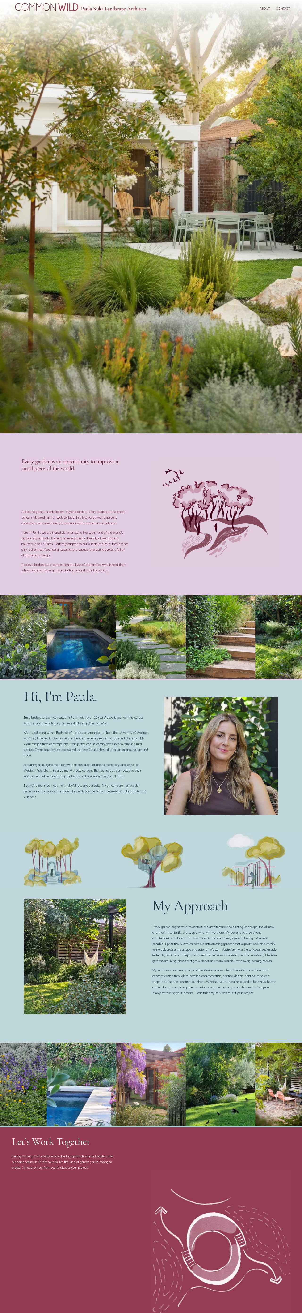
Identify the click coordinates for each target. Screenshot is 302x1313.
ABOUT (265, 8)
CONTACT (283, 8)
